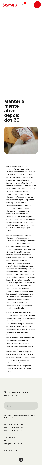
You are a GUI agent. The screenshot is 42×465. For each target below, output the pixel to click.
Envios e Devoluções (13, 424)
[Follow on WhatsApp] (21, 460)
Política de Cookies (13, 430)
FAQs (6, 440)
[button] (37, 4)
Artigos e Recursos (13, 443)
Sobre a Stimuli (11, 437)
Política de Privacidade (14, 427)
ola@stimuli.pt (11, 450)
